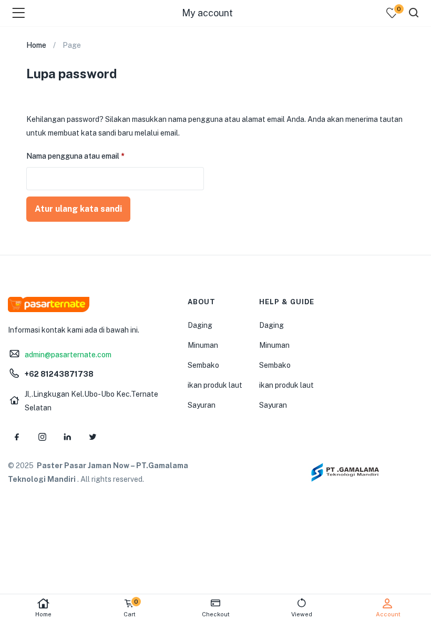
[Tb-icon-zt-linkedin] (67, 437)
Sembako (203, 365)
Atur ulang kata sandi (78, 209)
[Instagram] (42, 437)
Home (43, 614)
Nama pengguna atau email (84, 154)
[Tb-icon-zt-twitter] (92, 437)
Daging (200, 325)
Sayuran (202, 405)
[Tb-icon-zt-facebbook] (17, 437)
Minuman (203, 345)
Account (388, 614)
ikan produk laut (215, 385)
